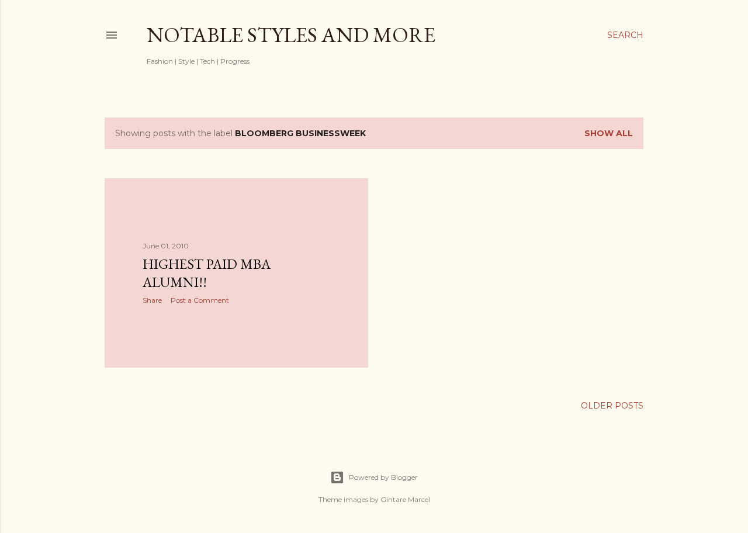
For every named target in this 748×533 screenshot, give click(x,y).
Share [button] (152, 300)
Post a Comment (200, 300)
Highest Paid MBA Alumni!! (207, 273)
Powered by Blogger (383, 477)
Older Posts (612, 405)
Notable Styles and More (291, 35)
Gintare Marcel (405, 499)
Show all (608, 133)
